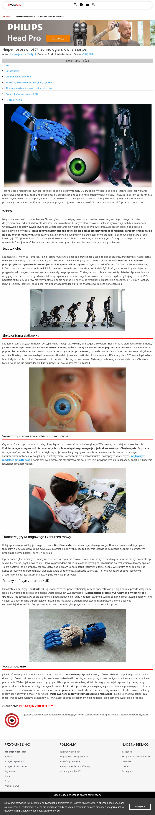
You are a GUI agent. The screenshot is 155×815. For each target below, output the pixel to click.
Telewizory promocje (70, 751)
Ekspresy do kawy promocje (74, 756)
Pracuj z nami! (12, 785)
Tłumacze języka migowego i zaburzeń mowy (29, 88)
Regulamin (10, 771)
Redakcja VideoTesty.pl (23, 54)
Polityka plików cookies (16, 766)
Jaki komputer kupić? (70, 771)
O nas (7, 781)
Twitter (125, 766)
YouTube (126, 761)
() (87, 54)
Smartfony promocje (70, 761)
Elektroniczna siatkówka (18, 76)
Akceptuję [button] (140, 806)
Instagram (127, 771)
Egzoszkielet (12, 70)
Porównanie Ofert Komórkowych (76, 766)
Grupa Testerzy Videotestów (136, 756)
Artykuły (7, 16)
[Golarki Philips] (77, 33)
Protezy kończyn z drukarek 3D (22, 94)
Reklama (9, 756)
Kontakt (8, 776)
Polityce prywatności (84, 803)
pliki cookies (34, 803)
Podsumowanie (14, 99)
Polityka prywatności (15, 761)
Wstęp (9, 65)
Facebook (127, 751)
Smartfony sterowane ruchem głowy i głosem (29, 82)
